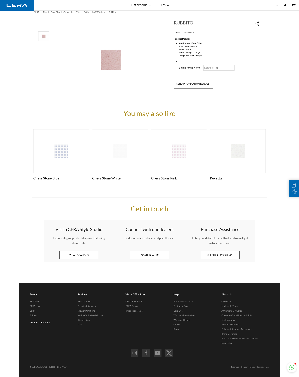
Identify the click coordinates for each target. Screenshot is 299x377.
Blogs (176, 329)
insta (134, 353)
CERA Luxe (35, 306)
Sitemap (235, 366)
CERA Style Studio (134, 301)
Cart (293, 5)
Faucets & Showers (87, 306)
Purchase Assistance (183, 301)
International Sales (134, 310)
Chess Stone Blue (46, 178)
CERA (36, 12)
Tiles (45, 12)
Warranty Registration (184, 315)
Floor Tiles (55, 12)
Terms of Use (263, 366)
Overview (226, 301)
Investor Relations (230, 324)
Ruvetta (216, 178)
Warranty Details (181, 320)
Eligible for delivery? (189, 67)
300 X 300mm (98, 12)
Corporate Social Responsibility (236, 315)
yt (157, 353)
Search (277, 5)
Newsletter (226, 343)
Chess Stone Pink (164, 178)
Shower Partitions (86, 310)
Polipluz (34, 315)
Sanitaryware (84, 301)
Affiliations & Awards (231, 310)
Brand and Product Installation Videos (239, 338)
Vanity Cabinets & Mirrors (90, 315)
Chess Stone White (106, 178)
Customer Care (180, 306)
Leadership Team (229, 306)
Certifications (228, 320)
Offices (176, 324)
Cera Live (178, 310)
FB (146, 353)
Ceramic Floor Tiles (72, 12)
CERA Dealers (132, 306)
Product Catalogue (40, 322)
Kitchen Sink (84, 320)
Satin (86, 12)
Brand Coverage (229, 333)
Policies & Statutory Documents (236, 329)
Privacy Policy (248, 366)
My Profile (285, 5)
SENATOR (34, 301)
